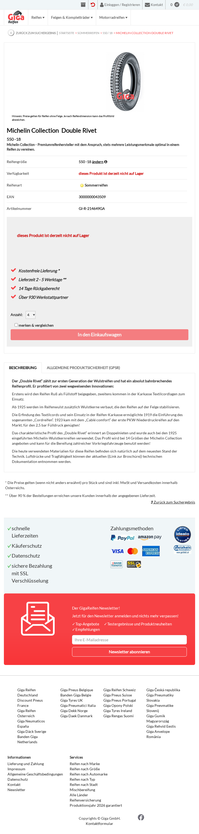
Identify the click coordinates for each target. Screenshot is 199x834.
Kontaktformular (99, 823)
